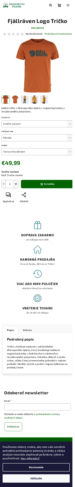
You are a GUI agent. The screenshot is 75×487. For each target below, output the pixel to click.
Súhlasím (36, 478)
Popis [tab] (10, 330)
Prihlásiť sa (13, 427)
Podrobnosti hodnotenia (58, 34)
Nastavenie (36, 467)
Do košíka (49, 184)
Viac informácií (30, 458)
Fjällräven (37, 28)
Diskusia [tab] (27, 330)
